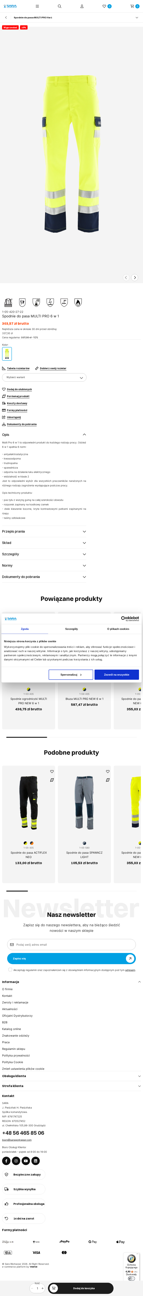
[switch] (131, 1278)
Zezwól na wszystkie (116, 674)
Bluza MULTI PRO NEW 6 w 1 (84, 699)
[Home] (10, 6)
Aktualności (9, 1009)
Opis (5, 434)
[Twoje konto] (82, 6)
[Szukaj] (59, 6)
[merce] (33, 1266)
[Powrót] (6, 17)
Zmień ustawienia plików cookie (23, 1068)
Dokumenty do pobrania (21, 577)
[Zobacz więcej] (137, 17)
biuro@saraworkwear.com (17, 1139)
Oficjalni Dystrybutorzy (17, 1015)
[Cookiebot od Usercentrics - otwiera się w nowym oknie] (123, 618)
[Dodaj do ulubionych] (52, 771)
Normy (7, 565)
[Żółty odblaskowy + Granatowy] (7, 354)
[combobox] (44, 377)
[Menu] (37, 6)
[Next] (134, 277)
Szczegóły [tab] (71, 628)
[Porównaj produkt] (52, 780)
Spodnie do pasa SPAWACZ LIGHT (84, 855)
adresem (130, 970)
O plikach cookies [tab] (118, 628)
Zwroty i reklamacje (15, 1002)
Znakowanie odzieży (15, 1035)
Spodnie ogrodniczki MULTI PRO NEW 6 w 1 (28, 701)
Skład (6, 542)
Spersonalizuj (69, 674)
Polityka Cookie (12, 1062)
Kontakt (7, 995)
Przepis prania (13, 531)
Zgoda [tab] (25, 628)
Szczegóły (10, 554)
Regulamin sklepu (13, 1049)
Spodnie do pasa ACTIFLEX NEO (29, 855)
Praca (6, 1042)
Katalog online (11, 1029)
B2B (4, 1022)
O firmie (7, 989)
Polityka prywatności (16, 1055)
